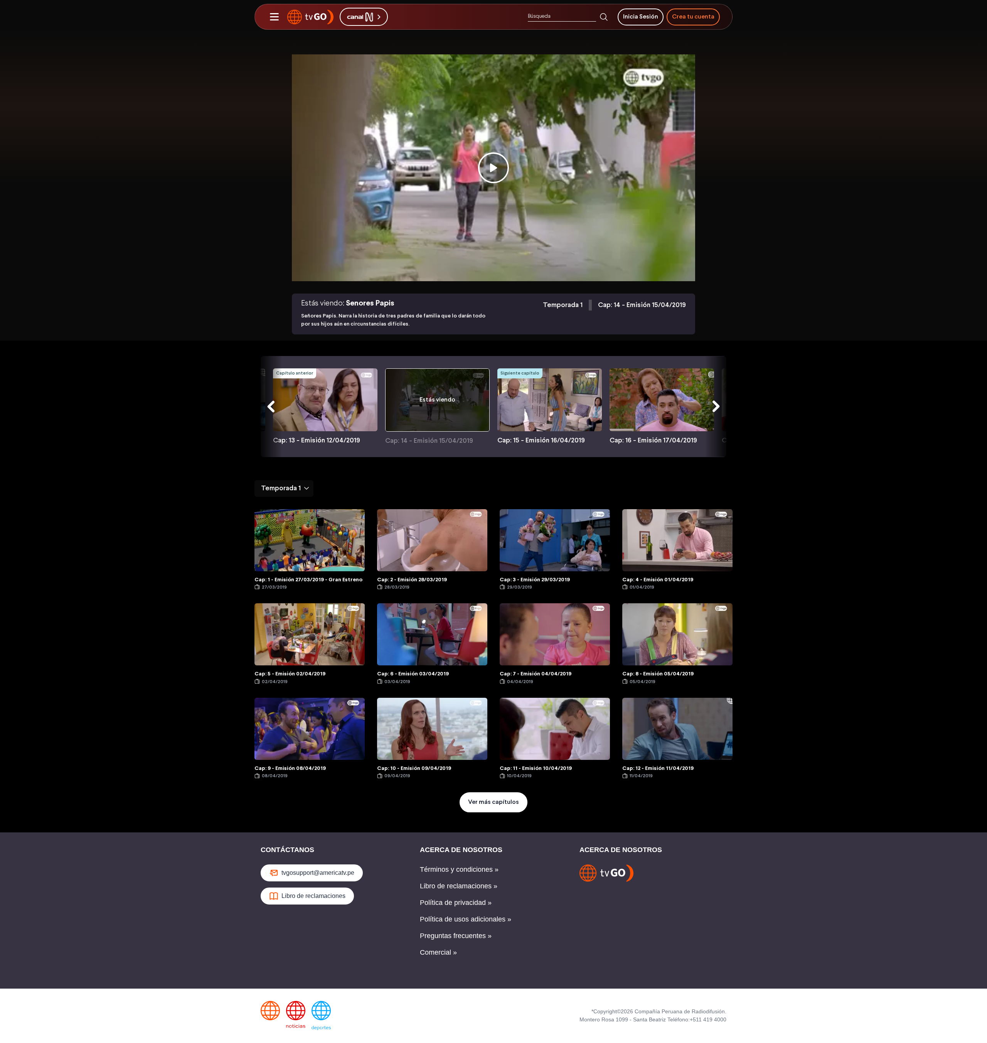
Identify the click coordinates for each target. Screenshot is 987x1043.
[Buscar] (603, 17)
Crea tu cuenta (693, 17)
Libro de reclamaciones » (458, 886)
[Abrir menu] (274, 17)
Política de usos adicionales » (465, 919)
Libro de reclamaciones (313, 896)
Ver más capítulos (493, 802)
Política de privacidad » (456, 902)
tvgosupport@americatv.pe (317, 872)
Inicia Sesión (640, 17)
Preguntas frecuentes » (456, 936)
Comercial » (438, 952)
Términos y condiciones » (459, 869)
